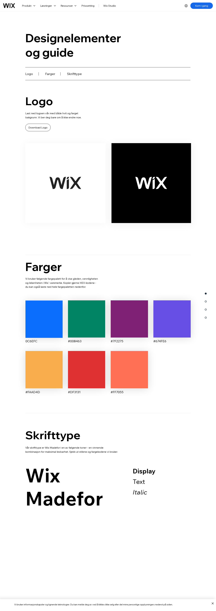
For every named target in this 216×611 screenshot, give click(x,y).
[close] (212, 603)
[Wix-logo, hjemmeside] (9, 5)
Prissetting (87, 5)
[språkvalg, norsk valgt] (186, 5)
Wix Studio (109, 5)
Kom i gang (201, 5)
